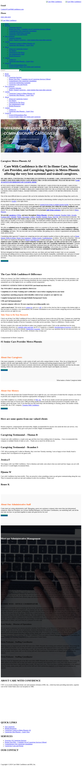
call (40, 307)
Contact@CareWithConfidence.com (12, 9)
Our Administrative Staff (16, 54)
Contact (7, 58)
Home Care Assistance (24, 238)
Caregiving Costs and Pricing (18, 34)
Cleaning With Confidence (30, 405)
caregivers (12, 215)
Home (7, 24)
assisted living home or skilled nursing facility (54, 204)
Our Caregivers (9, 36)
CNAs (19, 215)
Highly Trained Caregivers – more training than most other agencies (30, 40)
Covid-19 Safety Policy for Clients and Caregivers (24, 67)
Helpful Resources (14, 56)
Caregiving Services (15, 27)
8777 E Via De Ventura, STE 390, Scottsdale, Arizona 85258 (20, 754)
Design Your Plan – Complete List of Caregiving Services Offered (29, 29)
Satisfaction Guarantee (33, 329)
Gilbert (32, 217)
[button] (4, 135)
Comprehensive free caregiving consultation (22, 31)
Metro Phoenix (42, 215)
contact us (29, 307)
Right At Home (11, 238)
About (7, 47)
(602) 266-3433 (6, 17)
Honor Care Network (32, 240)
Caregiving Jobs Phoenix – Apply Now (21, 45)
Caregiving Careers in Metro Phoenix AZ (22, 43)
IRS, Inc (38, 400)
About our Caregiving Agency (18, 49)
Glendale (13, 217)
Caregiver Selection (15, 38)
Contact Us (12, 59)
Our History (12, 50)
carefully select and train (25, 327)
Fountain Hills (5, 217)
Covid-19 (8, 63)
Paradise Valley (66, 215)
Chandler (38, 217)
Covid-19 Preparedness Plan (18, 65)
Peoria (50, 217)
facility (14, 201)
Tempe (19, 217)
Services (7, 25)
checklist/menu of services (62, 327)
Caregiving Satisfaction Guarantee (19, 33)
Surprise (44, 217)
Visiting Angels (36, 238)
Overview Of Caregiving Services (15, 740)
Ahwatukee (25, 217)
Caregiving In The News (16, 52)
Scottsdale (57, 215)
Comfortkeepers (47, 238)
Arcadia (73, 215)
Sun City (55, 217)
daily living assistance (53, 210)
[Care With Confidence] (52, 1)
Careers (7, 42)
